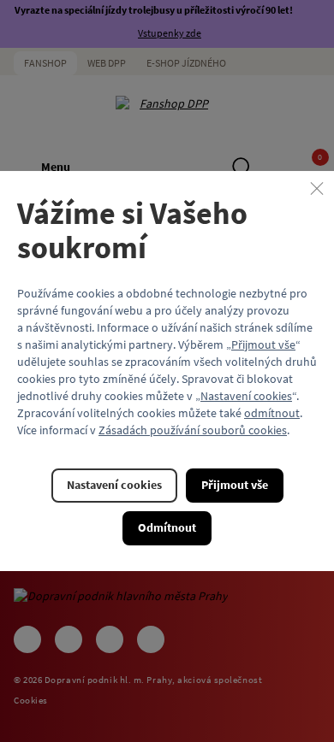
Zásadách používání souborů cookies (192, 430)
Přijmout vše (263, 344)
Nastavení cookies (246, 395)
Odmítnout (167, 527)
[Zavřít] (316, 188)
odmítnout (272, 413)
